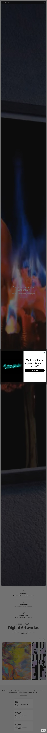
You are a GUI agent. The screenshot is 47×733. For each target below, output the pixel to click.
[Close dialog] (44, 353)
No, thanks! (34, 373)
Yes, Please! (35, 370)
